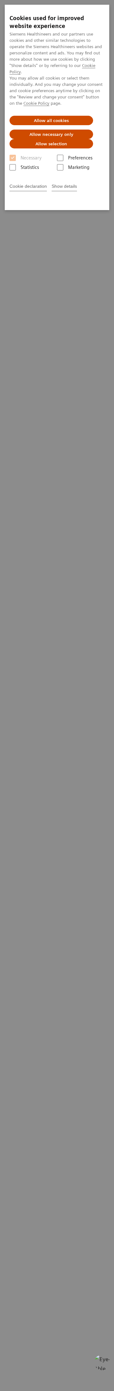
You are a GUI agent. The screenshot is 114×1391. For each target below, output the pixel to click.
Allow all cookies (51, 120)
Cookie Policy (36, 103)
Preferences (80, 158)
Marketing (78, 167)
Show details (64, 186)
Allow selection (51, 143)
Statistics (30, 167)
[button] (102, 1362)
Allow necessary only (51, 134)
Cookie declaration (28, 186)
